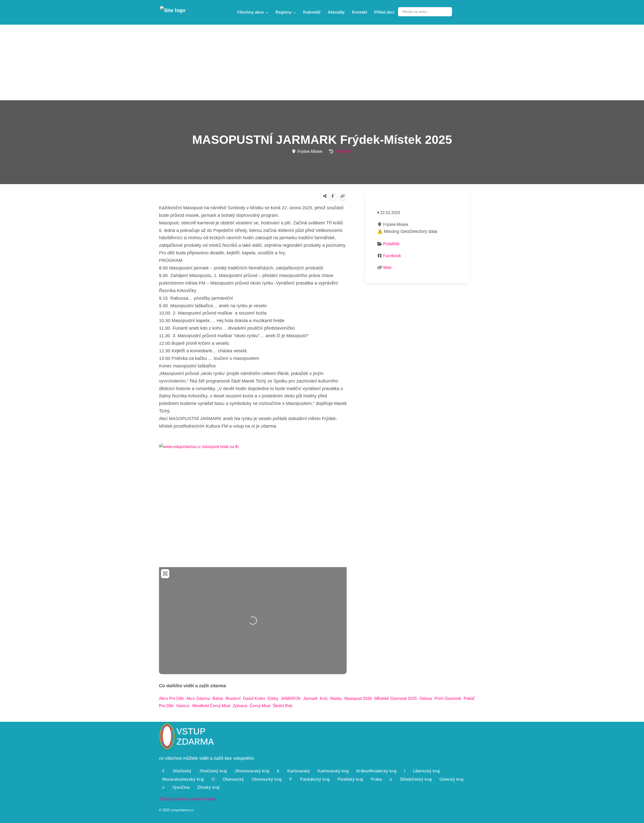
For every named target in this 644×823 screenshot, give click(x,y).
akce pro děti (171, 698)
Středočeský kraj (416, 779)
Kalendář (311, 12)
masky (336, 698)
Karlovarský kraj (333, 771)
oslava (425, 698)
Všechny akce (250, 12)
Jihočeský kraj (213, 771)
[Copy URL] (343, 196)
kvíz (324, 698)
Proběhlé (343, 151)
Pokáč (469, 698)
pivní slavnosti (447, 698)
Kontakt (359, 12)
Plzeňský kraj (350, 779)
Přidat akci (384, 12)
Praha (376, 779)
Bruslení (233, 698)
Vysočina (180, 787)
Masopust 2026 (358, 698)
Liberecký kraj (426, 771)
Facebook (392, 256)
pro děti (166, 706)
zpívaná (240, 706)
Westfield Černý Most (211, 706)
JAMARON (291, 698)
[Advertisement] (322, 62)
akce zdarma (198, 698)
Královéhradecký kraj (376, 771)
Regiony (283, 12)
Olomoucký (233, 779)
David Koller (254, 698)
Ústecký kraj (451, 779)
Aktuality (336, 12)
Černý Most (260, 706)
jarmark (310, 698)
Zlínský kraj (208, 787)
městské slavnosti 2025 (395, 698)
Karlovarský (298, 771)
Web (387, 267)
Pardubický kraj (315, 779)
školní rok (282, 706)
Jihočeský (181, 771)
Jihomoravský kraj (251, 771)
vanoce (183, 706)
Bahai (218, 698)
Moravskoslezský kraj (183, 779)
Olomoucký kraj (266, 779)
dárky (273, 698)
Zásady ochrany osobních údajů (187, 799)
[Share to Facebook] (333, 196)
